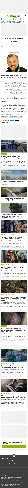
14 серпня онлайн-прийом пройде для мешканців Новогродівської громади (13, 396)
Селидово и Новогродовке (9, 346)
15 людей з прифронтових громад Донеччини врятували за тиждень (12, 238)
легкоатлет (13, 116)
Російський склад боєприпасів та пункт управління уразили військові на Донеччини (14, 216)
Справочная (21, 346)
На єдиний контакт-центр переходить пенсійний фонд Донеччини (13, 199)
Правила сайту (13, 484)
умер (20, 116)
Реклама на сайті (4, 457)
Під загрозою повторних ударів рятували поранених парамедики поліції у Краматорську (13, 330)
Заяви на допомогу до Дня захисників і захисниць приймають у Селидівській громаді (13, 298)
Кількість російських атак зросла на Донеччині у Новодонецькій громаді (12, 366)
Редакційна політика (9, 485)
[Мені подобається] (26, 45)
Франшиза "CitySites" (4, 458)
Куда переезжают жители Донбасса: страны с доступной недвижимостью (13, 182)
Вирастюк (4, 116)
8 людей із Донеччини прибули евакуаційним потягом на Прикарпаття (13, 157)
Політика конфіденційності (6, 484)
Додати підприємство (14, 446)
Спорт (2, 46)
